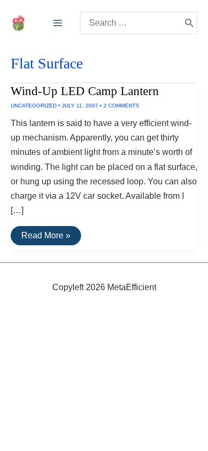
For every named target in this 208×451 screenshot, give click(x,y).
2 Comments (121, 105)
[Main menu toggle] (57, 23)
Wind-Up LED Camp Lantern (85, 91)
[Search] (189, 23)
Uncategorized (34, 105)
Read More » (45, 237)
